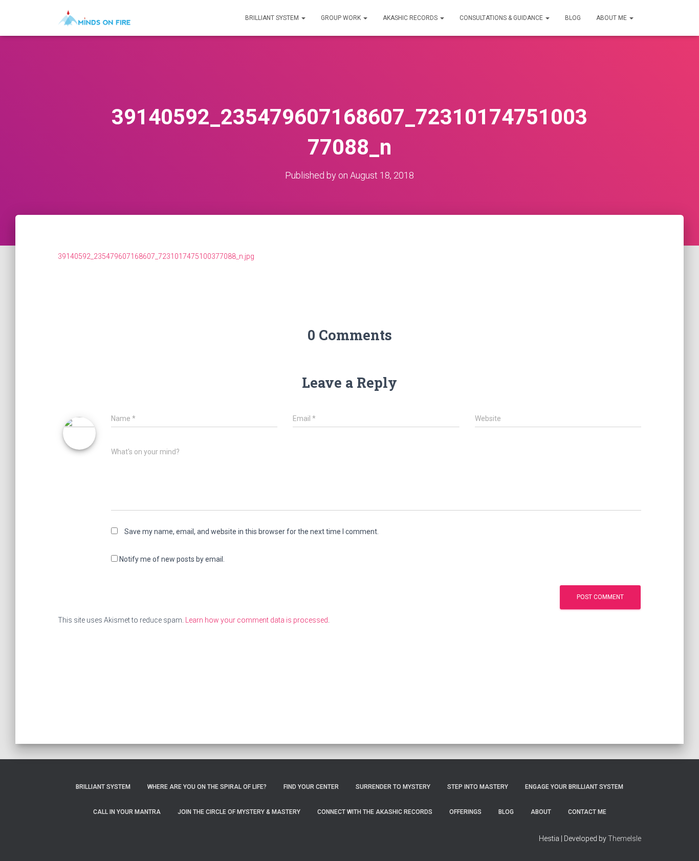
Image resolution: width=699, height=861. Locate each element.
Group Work (341, 17)
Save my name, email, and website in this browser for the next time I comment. (251, 531)
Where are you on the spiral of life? (207, 786)
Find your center (311, 786)
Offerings (465, 811)
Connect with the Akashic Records (374, 811)
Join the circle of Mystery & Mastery (239, 811)
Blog (573, 17)
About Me (612, 17)
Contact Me (587, 811)
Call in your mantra (127, 811)
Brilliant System (272, 17)
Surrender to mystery (393, 786)
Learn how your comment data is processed (256, 620)
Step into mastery (477, 786)
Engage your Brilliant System (574, 786)
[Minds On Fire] (94, 18)
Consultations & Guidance (502, 17)
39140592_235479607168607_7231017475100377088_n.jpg (156, 256)
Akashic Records (411, 17)
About (541, 811)
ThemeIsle (624, 838)
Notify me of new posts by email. (172, 559)
